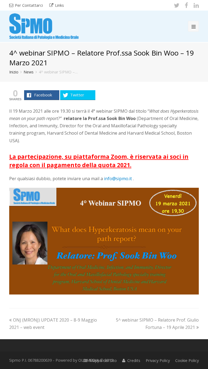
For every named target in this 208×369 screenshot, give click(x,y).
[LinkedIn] (196, 5)
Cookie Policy (187, 360)
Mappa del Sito (103, 360)
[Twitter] (176, 5)
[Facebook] (186, 5)
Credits (133, 360)
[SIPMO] (44, 25)
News (29, 72)
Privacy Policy (158, 360)
